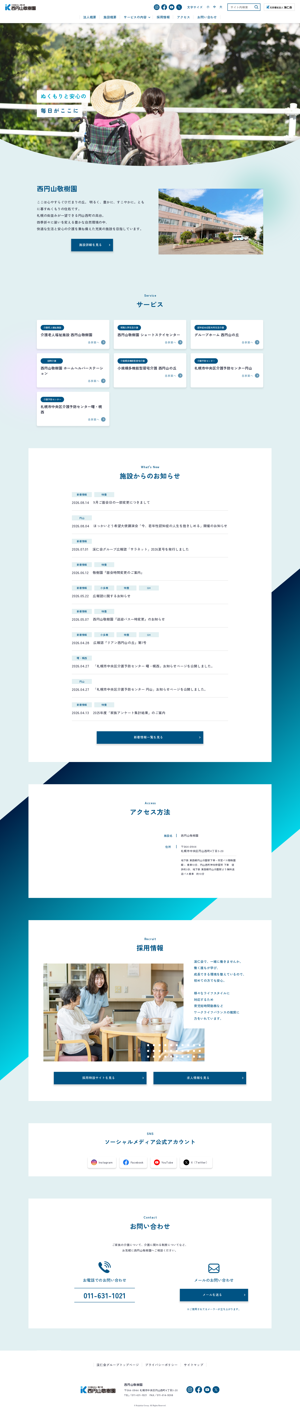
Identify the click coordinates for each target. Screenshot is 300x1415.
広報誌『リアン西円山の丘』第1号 (120, 642)
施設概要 (109, 17)
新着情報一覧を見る (148, 737)
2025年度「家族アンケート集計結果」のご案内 (129, 712)
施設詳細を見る (90, 244)
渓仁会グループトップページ (118, 1365)
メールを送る (212, 1294)
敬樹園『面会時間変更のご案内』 (118, 572)
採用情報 (163, 17)
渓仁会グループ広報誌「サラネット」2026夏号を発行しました (141, 549)
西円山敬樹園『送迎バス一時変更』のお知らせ (129, 619)
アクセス (183, 17)
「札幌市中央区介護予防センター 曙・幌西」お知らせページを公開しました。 (154, 666)
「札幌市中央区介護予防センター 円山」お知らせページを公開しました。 (150, 689)
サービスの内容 (135, 17)
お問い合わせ (207, 17)
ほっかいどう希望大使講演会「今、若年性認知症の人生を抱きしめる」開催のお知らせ (160, 525)
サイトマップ (193, 1365)
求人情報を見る (198, 1077)
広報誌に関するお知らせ (112, 595)
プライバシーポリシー (161, 1365)
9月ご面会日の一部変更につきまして (121, 502)
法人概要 (89, 17)
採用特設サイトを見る (98, 1077)
